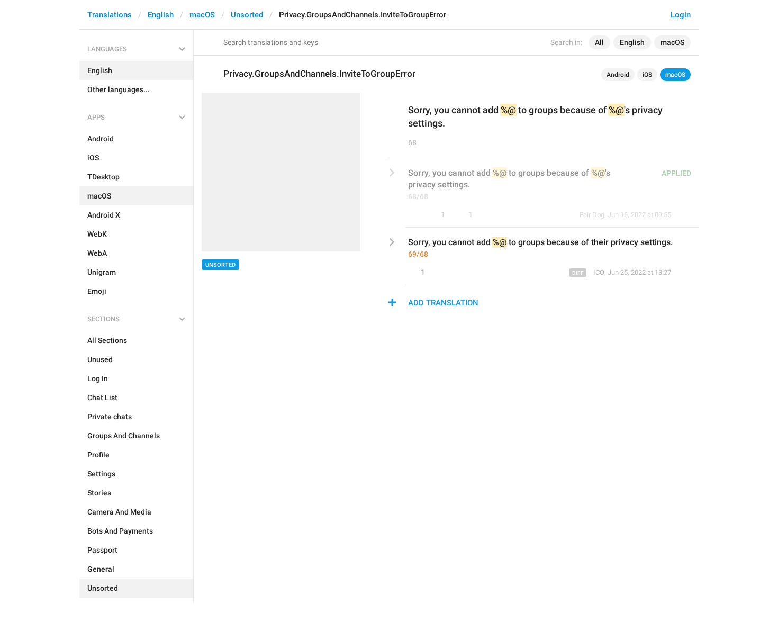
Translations (109, 15)
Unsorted (247, 15)
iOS (647, 74)
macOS (202, 15)
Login (681, 15)
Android (618, 74)
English (161, 15)
